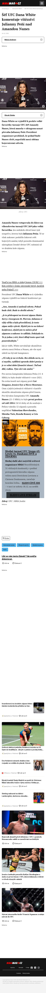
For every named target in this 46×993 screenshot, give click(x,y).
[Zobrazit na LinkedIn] (35, 968)
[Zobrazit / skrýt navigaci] (41, 3)
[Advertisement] (23, 60)
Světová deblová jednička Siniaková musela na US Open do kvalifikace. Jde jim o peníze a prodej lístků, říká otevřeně (22, 748)
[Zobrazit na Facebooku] (32, 968)
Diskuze (18, 563)
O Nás (27, 967)
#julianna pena (38, 545)
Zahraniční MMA (17, 8)
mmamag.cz (5, 8)
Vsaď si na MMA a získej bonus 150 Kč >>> (22, 282)
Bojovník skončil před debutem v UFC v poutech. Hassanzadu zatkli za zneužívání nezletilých (22, 838)
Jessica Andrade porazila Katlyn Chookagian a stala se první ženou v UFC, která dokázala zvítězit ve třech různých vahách (23, 876)
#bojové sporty (23, 545)
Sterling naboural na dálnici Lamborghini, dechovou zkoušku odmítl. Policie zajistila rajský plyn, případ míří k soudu (15, 795)
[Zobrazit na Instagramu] (39, 968)
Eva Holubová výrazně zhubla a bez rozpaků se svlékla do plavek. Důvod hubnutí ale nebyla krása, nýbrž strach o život (17, 762)
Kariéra (12, 967)
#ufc (5, 549)
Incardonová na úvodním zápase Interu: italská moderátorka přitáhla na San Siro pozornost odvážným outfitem (17, 705)
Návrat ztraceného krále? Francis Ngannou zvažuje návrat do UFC (23, 915)
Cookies (18, 973)
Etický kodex (26, 973)
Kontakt (21, 967)
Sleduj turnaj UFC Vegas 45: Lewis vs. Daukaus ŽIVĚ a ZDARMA (22, 453)
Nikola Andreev (10, 40)
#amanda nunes (9, 545)
